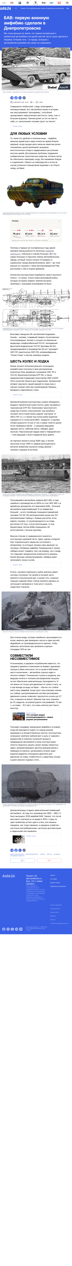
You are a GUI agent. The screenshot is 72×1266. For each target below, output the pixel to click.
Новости (23, 8)
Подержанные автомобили (55, 8)
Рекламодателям (55, 908)
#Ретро (49, 854)
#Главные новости (17, 856)
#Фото (42, 854)
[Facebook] (3, 929)
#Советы (57, 854)
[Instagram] (20, 929)
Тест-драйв (30, 8)
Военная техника (40, 8)
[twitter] (20, 97)
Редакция (53, 916)
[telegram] (12, 97)
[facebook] (16, 97)
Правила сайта (54, 912)
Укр (67, 8)
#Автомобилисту (32, 854)
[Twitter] (8, 929)
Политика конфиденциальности (59, 923)
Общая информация (56, 905)
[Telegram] (16, 929)
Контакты (53, 919)
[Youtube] (12, 929)
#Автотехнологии (17, 854)
